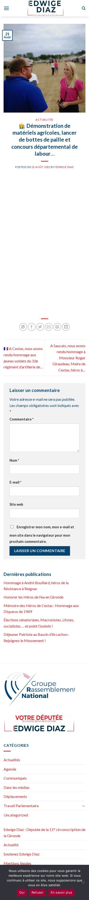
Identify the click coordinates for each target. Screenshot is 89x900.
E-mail (15, 482)
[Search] (83, 8)
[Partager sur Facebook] (32, 327)
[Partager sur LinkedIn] (66, 327)
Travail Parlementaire (21, 805)
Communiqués (15, 778)
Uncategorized (16, 815)
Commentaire (21, 419)
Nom (14, 460)
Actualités (44, 119)
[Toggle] (83, 806)
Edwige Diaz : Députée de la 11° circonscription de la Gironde (44, 832)
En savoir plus (61, 892)
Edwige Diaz (65, 166)
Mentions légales (17, 863)
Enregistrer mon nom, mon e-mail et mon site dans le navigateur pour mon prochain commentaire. (41, 534)
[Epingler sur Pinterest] (57, 327)
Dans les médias (16, 787)
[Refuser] (83, 884)
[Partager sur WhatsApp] (23, 327)
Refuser (38, 892)
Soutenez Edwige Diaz (22, 854)
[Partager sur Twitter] (40, 327)
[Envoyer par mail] (49, 327)
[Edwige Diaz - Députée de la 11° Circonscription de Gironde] (45, 8)
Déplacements (15, 796)
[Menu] (6, 8)
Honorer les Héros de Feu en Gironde (33, 597)
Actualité (11, 844)
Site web (16, 504)
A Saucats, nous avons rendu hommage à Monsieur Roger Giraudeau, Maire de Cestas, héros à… (67, 357)
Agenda (10, 769)
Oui (21, 892)
